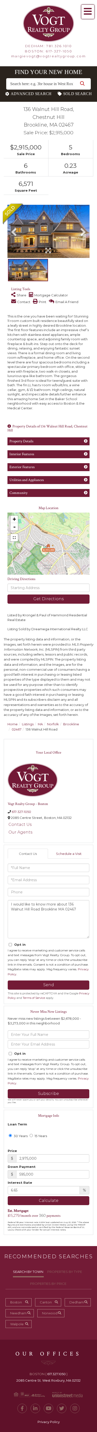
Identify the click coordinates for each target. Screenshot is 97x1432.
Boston (16, 1302)
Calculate (48, 1200)
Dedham (76, 1302)
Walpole (17, 1324)
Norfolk (53, 724)
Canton (46, 1302)
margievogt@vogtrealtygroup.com (48, 56)
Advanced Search (31, 94)
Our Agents (20, 832)
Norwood (49, 1313)
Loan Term (17, 1124)
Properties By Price (48, 1284)
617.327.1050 (56, 1374)
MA (40, 724)
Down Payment (22, 1167)
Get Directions (48, 598)
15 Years (40, 1136)
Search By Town (28, 1272)
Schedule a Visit (69, 854)
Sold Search (77, 94)
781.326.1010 (59, 46)
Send (48, 984)
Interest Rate (20, 1183)
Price (12, 1151)
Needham (18, 1313)
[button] (82, 84)
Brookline (71, 724)
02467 (16, 729)
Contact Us (20, 824)
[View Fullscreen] (14, 537)
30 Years (20, 1136)
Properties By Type (64, 1272)
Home (12, 724)
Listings (28, 724)
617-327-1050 (59, 51)
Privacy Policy (49, 1422)
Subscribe (48, 1093)
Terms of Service (34, 998)
